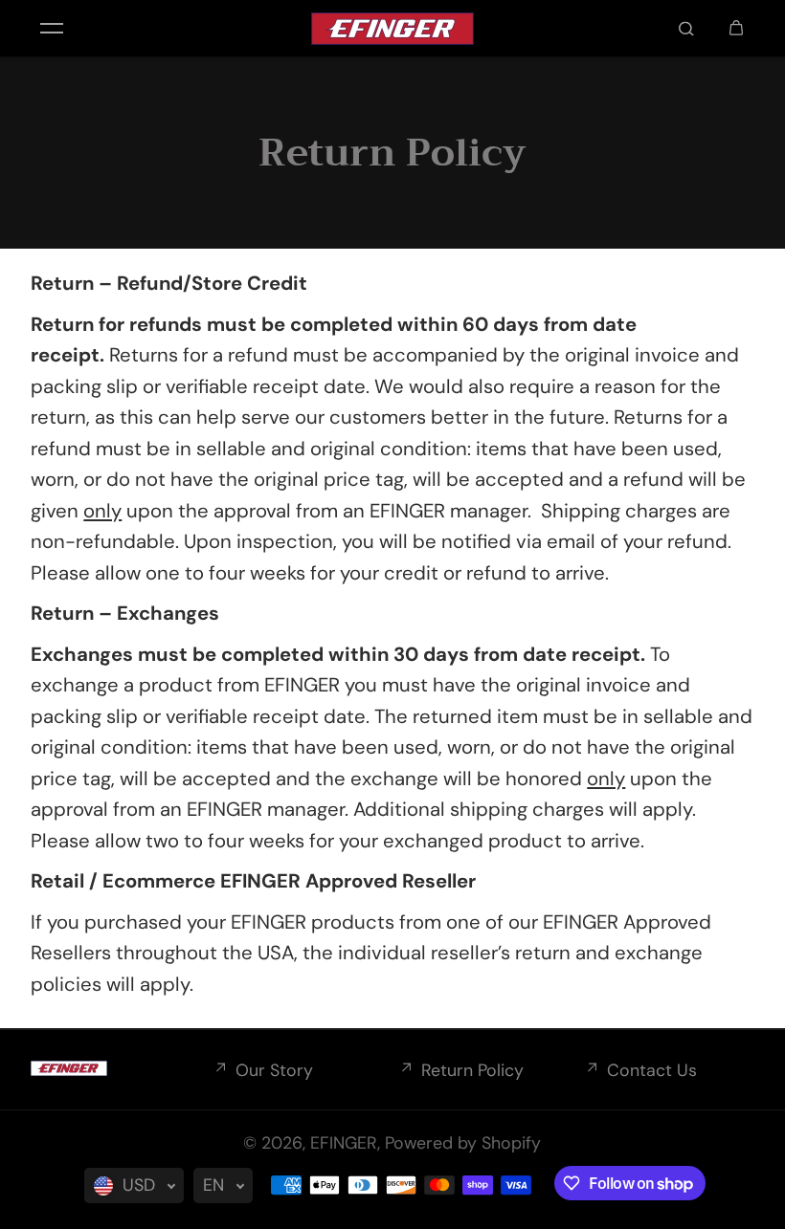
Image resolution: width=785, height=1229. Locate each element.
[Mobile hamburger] (52, 29)
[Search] (686, 29)
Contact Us (652, 1070)
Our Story (274, 1070)
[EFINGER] (392, 29)
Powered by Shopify (463, 1142)
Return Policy (472, 1070)
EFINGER (343, 1142)
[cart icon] (736, 29)
